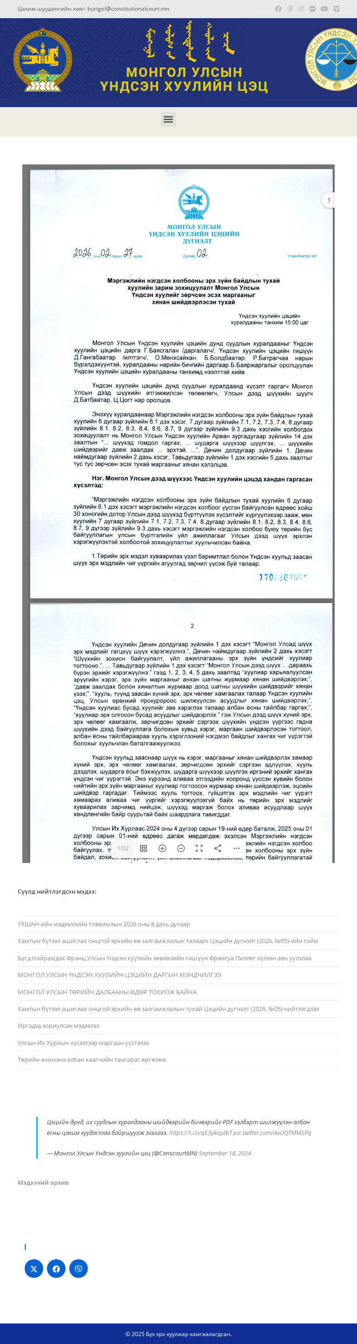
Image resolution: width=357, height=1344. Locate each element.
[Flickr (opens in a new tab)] (312, 9)
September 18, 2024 (225, 1153)
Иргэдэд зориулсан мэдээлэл (58, 1025)
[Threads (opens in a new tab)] (290, 9)
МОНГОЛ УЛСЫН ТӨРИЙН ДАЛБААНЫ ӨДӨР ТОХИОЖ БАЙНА (107, 992)
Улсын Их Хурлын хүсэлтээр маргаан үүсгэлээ (83, 1043)
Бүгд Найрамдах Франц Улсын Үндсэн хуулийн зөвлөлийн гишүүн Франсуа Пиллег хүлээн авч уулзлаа (164, 958)
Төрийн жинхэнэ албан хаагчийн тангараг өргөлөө (92, 1059)
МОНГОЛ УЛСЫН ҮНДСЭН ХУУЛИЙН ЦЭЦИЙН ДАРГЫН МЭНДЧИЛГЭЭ (119, 975)
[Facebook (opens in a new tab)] (278, 9)
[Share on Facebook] (56, 1268)
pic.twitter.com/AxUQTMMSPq (272, 1132)
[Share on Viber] (78, 1268)
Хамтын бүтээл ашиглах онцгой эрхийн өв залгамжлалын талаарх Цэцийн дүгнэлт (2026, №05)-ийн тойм (168, 941)
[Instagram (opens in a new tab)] (301, 9)
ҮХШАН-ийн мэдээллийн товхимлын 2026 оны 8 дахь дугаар (104, 924)
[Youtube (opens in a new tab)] (324, 9)
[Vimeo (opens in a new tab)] (335, 9)
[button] (168, 119)
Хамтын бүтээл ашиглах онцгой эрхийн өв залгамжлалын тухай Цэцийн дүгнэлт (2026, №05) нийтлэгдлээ (168, 1009)
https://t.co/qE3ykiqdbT (200, 1132)
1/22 (123, 848)
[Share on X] (34, 1268)
